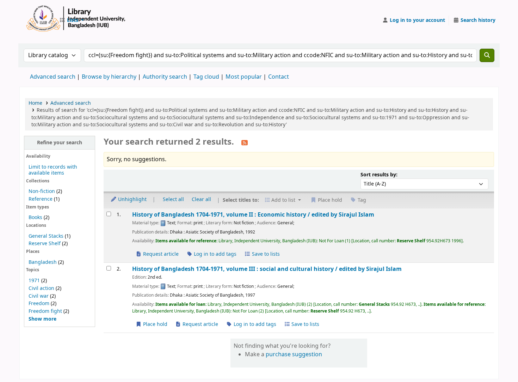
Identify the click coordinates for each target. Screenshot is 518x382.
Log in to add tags (214, 254)
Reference (41, 199)
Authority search (165, 77)
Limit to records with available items (53, 170)
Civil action (41, 288)
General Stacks (46, 236)
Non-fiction (42, 191)
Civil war (39, 296)
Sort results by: (378, 174)
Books (35, 217)
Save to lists (265, 254)
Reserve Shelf (45, 243)
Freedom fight (45, 311)
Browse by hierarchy (109, 77)
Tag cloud (206, 77)
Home (35, 103)
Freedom (39, 303)
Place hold (154, 324)
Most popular (244, 77)
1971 (34, 280)
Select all (173, 199)
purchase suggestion (294, 354)
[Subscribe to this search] (244, 142)
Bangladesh (43, 262)
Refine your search (59, 142)
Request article (160, 254)
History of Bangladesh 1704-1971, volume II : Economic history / (253, 214)
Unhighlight (132, 199)
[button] (71, 20)
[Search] (487, 55)
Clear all (201, 199)
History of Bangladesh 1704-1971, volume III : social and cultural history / (267, 269)
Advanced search (52, 77)
